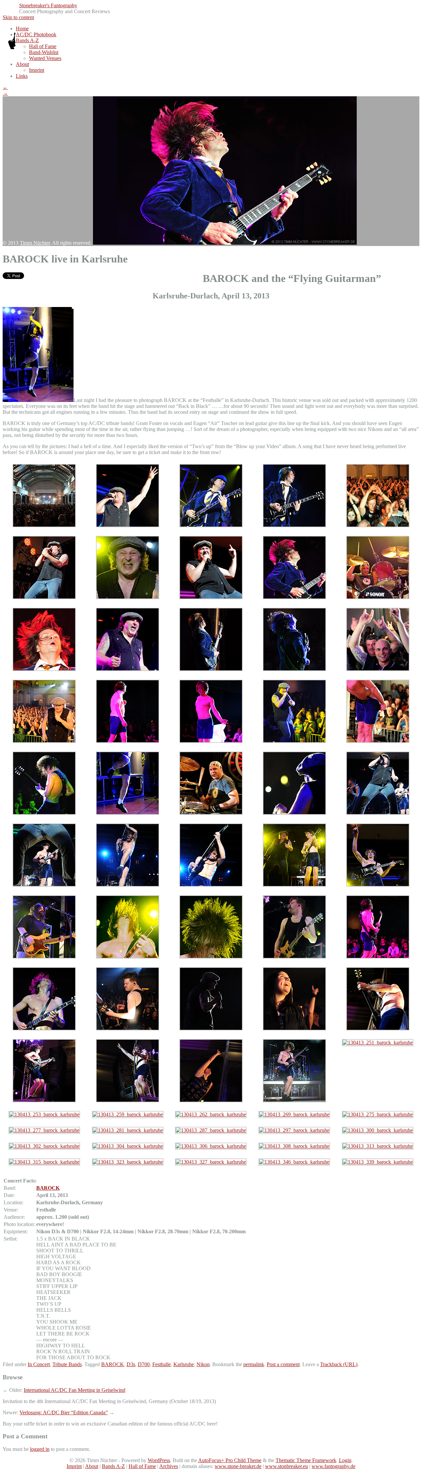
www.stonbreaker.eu (286, 1466)
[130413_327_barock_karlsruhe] (211, 1162)
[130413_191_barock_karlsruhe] (127, 957)
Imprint (36, 70)
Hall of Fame (42, 46)
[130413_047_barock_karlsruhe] (127, 525)
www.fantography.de (333, 1466)
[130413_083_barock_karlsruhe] (211, 669)
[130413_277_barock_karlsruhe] (44, 1130)
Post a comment (283, 1364)
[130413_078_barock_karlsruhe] (127, 669)
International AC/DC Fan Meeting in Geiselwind (74, 1390)
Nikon (203, 1364)
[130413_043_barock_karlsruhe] (44, 525)
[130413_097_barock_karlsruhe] (44, 741)
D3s (131, 1364)
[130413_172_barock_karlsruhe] (377, 885)
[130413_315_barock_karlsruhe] (44, 1162)
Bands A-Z (27, 40)
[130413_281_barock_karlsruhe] (128, 1130)
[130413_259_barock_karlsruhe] (128, 1114)
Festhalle (161, 1364)
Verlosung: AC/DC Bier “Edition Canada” (63, 1412)
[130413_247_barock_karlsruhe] (294, 1100)
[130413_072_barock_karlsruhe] (294, 597)
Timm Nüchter (35, 243)
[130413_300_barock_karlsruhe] (377, 1130)
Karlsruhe (183, 1364)
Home (22, 28)
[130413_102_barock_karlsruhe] (127, 741)
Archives (168, 1466)
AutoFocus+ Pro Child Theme (229, 1460)
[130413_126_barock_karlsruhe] (127, 813)
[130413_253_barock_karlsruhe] (44, 1114)
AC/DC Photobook (36, 34)
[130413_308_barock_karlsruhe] (294, 1146)
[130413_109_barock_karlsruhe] (211, 741)
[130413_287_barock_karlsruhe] (211, 1130)
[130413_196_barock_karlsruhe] (294, 957)
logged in (39, 1449)
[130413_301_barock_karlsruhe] (44, 885)
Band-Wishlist (43, 52)
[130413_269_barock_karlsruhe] (294, 1114)
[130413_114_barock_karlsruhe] (377, 741)
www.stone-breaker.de (238, 1466)
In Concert (39, 1364)
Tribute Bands (67, 1364)
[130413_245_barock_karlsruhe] (211, 1100)
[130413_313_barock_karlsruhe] (377, 1146)
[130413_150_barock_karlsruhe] (44, 813)
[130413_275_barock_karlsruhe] (377, 1114)
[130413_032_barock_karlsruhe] (377, 525)
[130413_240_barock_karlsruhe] (44, 1100)
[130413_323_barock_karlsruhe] (128, 1162)
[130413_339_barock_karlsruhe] (377, 1162)
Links (22, 76)
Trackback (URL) (338, 1364)
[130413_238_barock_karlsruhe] (377, 1028)
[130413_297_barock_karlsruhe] (294, 1130)
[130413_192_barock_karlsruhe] (211, 957)
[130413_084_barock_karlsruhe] (294, 1028)
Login (345, 1460)
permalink (253, 1364)
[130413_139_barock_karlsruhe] (211, 813)
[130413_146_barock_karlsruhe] (294, 813)
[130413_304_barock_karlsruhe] (128, 1146)
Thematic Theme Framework (306, 1460)
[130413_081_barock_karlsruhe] (377, 597)
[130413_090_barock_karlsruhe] (377, 669)
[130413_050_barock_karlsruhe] (294, 525)
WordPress (159, 1460)
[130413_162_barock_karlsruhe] (211, 885)
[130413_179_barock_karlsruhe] (44, 957)
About (22, 64)
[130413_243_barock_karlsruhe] (127, 1100)
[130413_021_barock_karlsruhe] (211, 525)
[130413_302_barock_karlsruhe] (44, 1146)
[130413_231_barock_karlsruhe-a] (211, 1028)
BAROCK (48, 1188)
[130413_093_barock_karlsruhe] (294, 669)
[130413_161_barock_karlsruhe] (127, 885)
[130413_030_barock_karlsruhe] (44, 669)
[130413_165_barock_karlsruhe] (294, 885)
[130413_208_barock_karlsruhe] (127, 1028)
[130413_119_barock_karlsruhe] (294, 741)
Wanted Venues (45, 58)
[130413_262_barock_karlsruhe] (211, 1114)
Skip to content (18, 17)
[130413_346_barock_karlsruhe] (294, 1162)
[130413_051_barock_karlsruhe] (44, 597)
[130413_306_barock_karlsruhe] (211, 1146)
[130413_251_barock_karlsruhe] (377, 1042)
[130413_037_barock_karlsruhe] (127, 597)
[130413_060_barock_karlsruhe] (211, 597)
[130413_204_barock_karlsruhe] (44, 1028)
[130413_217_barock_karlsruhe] (377, 957)
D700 (144, 1364)
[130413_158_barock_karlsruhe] (377, 813)
